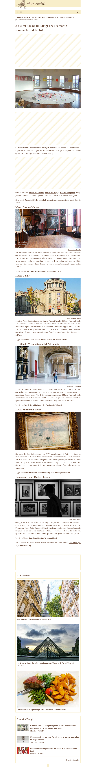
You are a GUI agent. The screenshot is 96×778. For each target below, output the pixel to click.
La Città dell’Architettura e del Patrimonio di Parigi (41, 405)
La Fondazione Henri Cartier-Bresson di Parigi (39, 538)
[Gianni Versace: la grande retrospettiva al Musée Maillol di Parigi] (23, 753)
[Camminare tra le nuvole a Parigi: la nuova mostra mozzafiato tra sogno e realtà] (23, 742)
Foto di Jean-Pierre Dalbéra (74, 109)
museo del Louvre (36, 192)
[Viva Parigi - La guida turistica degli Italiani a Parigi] (48, 5)
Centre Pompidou (67, 192)
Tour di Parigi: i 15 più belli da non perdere (34, 619)
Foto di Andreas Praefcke (74, 250)
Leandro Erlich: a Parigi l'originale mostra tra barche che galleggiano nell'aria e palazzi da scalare (53, 727)
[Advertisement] (48, 50)
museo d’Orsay (51, 192)
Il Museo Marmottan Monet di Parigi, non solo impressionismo (45, 472)
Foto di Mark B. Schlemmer (73, 386)
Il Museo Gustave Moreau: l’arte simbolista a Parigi (41, 271)
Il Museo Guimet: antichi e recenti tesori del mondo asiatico (44, 339)
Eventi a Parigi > (72, 759)
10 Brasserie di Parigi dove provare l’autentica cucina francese (41, 709)
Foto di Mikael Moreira (75, 519)
